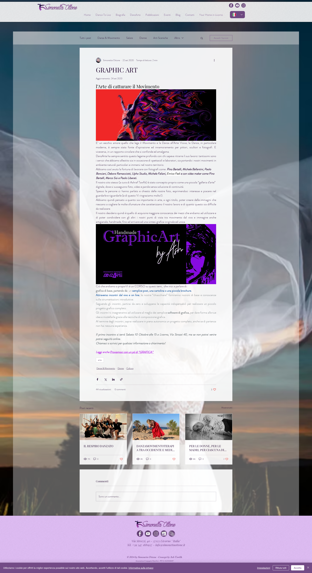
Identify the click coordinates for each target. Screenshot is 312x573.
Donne (143, 38)
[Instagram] (156, 533)
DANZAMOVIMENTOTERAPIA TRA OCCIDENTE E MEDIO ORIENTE (155, 448)
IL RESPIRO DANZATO (98, 446)
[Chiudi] (308, 567)
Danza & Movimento (109, 38)
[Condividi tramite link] (121, 379)
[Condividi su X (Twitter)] (105, 379)
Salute (129, 38)
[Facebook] (140, 533)
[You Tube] (148, 533)
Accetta (297, 567)
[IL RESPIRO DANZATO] (103, 427)
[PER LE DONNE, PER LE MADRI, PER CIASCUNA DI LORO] (208, 427)
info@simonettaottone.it (170, 545)
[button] (201, 38)
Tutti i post (85, 38)
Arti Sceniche (160, 38)
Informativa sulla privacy (141, 567)
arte (100, 360)
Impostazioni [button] (263, 567)
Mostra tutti (226, 407)
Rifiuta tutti (280, 567)
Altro (177, 38)
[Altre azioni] (214, 60)
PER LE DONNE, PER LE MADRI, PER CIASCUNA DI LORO (206, 448)
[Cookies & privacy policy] (172, 533)
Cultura (129, 368)
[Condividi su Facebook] (97, 379)
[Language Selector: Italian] (237, 14)
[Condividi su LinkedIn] (113, 379)
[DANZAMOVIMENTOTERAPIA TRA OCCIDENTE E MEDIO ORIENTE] (156, 427)
